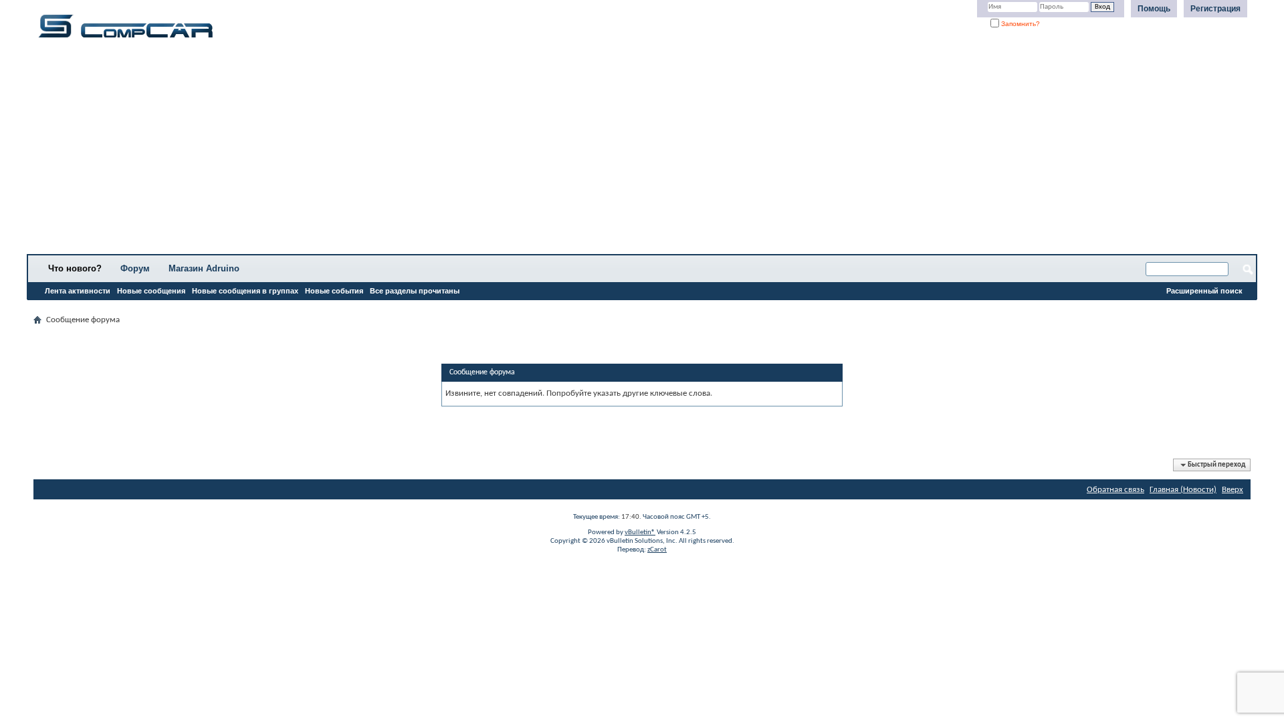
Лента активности (77, 291)
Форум (135, 268)
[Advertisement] (418, 150)
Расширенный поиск (1204, 291)
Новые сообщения (151, 291)
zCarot (657, 550)
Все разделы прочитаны (414, 291)
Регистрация (1215, 8)
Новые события (334, 291)
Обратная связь (1115, 489)
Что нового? (75, 268)
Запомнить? (1019, 23)
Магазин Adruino (204, 268)
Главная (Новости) (1183, 489)
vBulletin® (640, 532)
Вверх (1232, 489)
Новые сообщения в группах (245, 291)
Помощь (1154, 8)
